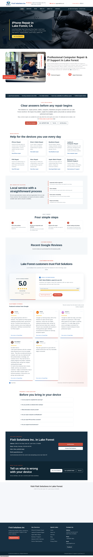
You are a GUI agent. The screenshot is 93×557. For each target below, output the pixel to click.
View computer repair (72, 153)
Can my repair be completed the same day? (32, 399)
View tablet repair (34, 151)
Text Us (54, 123)
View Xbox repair (34, 169)
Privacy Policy (53, 541)
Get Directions (63, 123)
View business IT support (73, 169)
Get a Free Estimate (31, 123)
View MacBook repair (54, 151)
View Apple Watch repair (54, 169)
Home (22, 8)
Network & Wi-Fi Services (37, 539)
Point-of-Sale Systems (36, 541)
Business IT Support (36, 536)
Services (28, 8)
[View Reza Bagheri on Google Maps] (12, 342)
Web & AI (42, 8)
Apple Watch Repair (36, 534)
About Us (49, 8)
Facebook (69, 547)
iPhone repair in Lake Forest (46, 118)
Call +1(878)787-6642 (44, 123)
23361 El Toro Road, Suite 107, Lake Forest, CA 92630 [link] (37, 3)
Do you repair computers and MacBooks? (32, 414)
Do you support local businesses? (30, 424)
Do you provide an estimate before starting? (32, 404)
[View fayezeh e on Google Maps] (62, 312)
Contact (57, 8)
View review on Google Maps (16, 335)
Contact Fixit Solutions (70, 448)
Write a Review (57, 294)
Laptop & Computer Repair (37, 532)
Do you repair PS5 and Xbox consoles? (31, 419)
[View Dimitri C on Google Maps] (37, 342)
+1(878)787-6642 (81, 8)
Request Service (14, 537)
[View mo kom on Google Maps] (12, 312)
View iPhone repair (16, 153)
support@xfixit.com (60, 3)
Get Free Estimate (18, 36)
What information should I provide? (30, 409)
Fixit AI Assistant (4, 556)
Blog (35, 8)
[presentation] (3, 29)
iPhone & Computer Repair (37, 530)
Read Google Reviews (45, 294)
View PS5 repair (15, 169)
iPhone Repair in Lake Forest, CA (22, 24)
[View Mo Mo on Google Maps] (37, 312)
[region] (46, 345)
